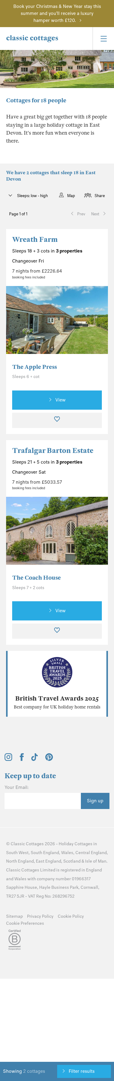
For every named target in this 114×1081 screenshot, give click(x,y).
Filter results (82, 1071)
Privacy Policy (40, 916)
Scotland (72, 861)
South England (45, 852)
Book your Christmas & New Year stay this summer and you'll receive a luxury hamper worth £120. (57, 13)
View (60, 400)
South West (17, 852)
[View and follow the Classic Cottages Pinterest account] (49, 759)
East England (48, 861)
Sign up (95, 801)
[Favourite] (57, 420)
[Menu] (103, 38)
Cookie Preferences (25, 923)
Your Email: (17, 787)
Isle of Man (95, 861)
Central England (91, 852)
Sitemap (14, 916)
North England (20, 861)
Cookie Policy (71, 916)
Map (71, 195)
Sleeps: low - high (32, 195)
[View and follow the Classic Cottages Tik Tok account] (34, 759)
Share (100, 195)
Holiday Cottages (75, 843)
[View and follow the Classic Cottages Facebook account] (22, 759)
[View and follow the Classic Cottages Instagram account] (8, 759)
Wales (67, 852)
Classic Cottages (27, 843)
